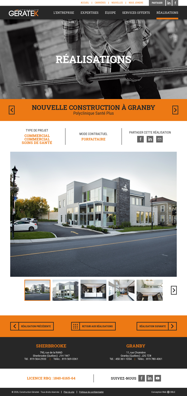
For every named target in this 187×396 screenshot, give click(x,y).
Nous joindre (136, 2)
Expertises (89, 12)
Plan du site (69, 392)
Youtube (157, 378)
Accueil (85, 2)
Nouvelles (117, 2)
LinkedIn (149, 378)
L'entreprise (63, 12)
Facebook (141, 378)
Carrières (100, 2)
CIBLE (172, 392)
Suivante (175, 110)
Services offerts (136, 12)
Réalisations (167, 12)
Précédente (12, 110)
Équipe (110, 12)
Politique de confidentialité (91, 392)
